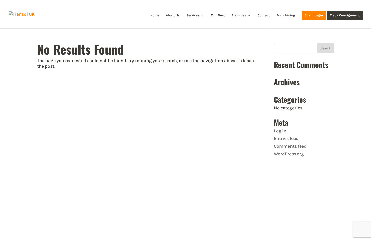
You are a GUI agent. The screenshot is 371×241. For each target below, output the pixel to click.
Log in (280, 131)
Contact (264, 15)
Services (192, 15)
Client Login (314, 15)
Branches (238, 15)
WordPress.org (289, 154)
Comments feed (290, 146)
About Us (173, 15)
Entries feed (286, 138)
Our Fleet (218, 15)
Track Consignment (345, 15)
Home (154, 15)
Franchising (285, 15)
